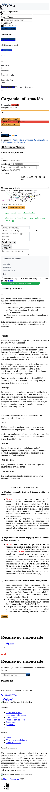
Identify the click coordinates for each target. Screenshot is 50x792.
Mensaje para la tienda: (10, 188)
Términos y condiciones (16, 740)
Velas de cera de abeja (15, 720)
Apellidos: (5, 164)
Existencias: (6, 105)
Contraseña (6, 23)
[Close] (2, 61)
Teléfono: (5, 170)
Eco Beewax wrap (14, 712)
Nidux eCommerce (11, 779)
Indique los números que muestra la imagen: (19, 190)
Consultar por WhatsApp (14, 147)
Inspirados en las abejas (16, 715)
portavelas (10, 724)
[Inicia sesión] (1, 8)
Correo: (4, 167)
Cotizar (5, 135)
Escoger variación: (9, 107)
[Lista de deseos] (1, 10)
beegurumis (11, 722)
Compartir (5, 140)
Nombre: (5, 160)
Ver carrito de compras (24, 87)
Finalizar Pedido (8, 87)
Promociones (11, 717)
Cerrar (4, 208)
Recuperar (7, 50)
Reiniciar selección (11, 119)
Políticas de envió (13, 742)
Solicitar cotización (16, 208)
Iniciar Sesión (9, 29)
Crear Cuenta (9, 39)
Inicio (8, 738)
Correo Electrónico (10, 17)
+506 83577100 (10, 695)
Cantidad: (5, 173)
